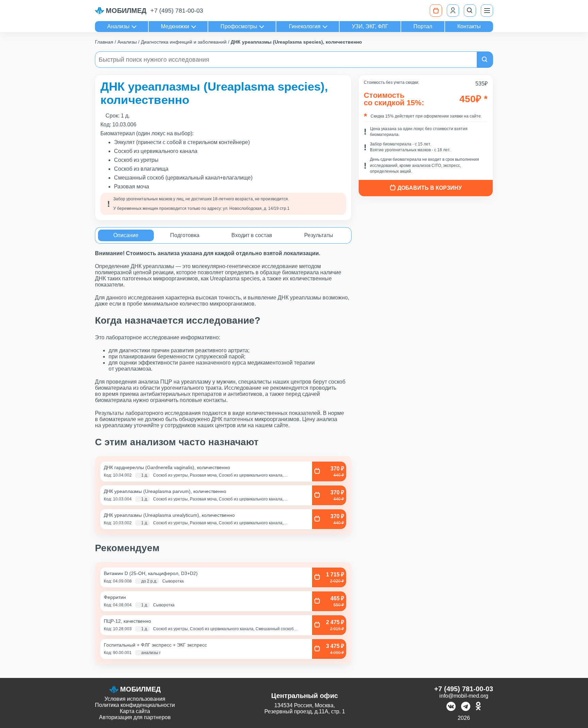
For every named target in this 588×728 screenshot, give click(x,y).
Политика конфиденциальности (135, 705)
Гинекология (305, 26)
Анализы (118, 26)
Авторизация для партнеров (135, 717)
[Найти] (485, 59)
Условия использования (134, 699)
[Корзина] (436, 10)
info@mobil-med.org (463, 696)
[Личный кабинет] (453, 10)
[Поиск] (470, 10)
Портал (422, 26)
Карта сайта (135, 711)
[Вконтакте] (451, 707)
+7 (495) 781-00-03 (176, 10)
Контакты (469, 26)
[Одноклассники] (478, 707)
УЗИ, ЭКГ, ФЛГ (370, 26)
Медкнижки (175, 26)
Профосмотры (238, 26)
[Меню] (487, 10)
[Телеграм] (465, 707)
